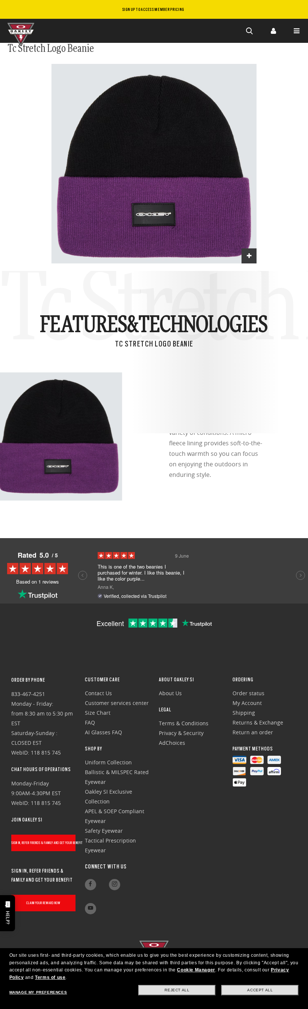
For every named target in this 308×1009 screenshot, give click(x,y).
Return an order (253, 732)
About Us (170, 693)
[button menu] (296, 31)
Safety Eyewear (104, 830)
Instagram (114, 884)
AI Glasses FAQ (103, 732)
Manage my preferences (38, 992)
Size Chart (97, 712)
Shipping (244, 712)
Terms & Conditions (183, 723)
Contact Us (98, 693)
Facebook (90, 884)
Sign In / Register (273, 31)
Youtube (90, 908)
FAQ (90, 722)
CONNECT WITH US (106, 866)
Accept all (260, 990)
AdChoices (172, 742)
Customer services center (117, 702)
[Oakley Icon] (22, 31)
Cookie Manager (196, 970)
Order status (248, 693)
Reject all (177, 990)
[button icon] (249, 31)
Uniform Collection (108, 762)
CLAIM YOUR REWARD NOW (43, 903)
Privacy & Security (181, 733)
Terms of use (50, 977)
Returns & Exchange (258, 722)
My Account (247, 702)
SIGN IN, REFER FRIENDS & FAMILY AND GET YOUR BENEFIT (43, 843)
